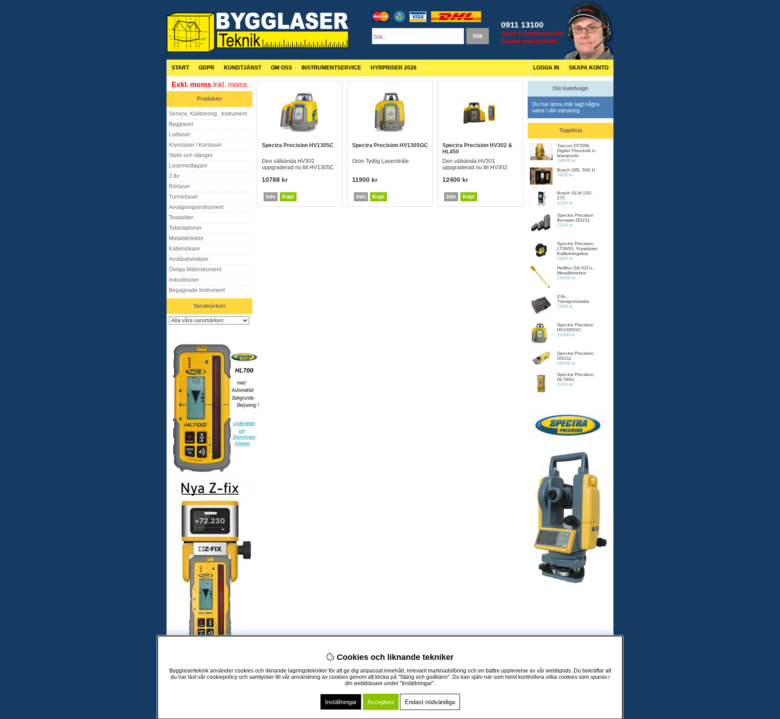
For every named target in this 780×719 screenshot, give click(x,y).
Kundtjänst (242, 68)
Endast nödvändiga (430, 702)
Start (180, 68)
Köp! (288, 197)
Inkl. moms (230, 84)
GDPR (206, 68)
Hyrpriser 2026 (394, 68)
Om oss (281, 68)
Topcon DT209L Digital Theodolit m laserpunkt (576, 150)
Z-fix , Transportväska (573, 299)
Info (270, 197)
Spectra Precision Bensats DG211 (575, 218)
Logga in (546, 68)
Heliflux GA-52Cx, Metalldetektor (575, 270)
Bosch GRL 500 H (576, 169)
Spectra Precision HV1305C (298, 145)
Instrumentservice (331, 68)
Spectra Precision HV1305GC (390, 145)
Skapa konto (588, 68)
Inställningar (341, 702)
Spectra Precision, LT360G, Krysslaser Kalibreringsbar (577, 248)
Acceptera (380, 702)
